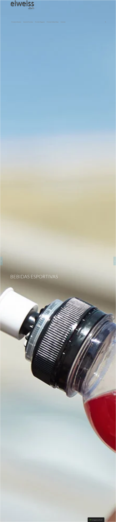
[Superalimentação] (114, 261)
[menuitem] (16, 22)
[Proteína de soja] (1, 261)
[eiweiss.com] (22, 10)
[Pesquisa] (105, 22)
